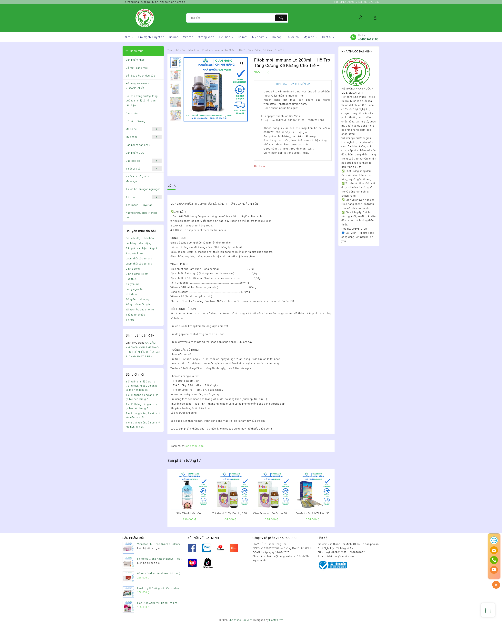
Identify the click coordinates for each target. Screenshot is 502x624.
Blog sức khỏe (134, 253)
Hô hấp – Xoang (135, 121)
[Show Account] (360, 18)
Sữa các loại (133, 160)
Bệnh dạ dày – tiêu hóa (140, 238)
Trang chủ (173, 50)
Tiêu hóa (131, 197)
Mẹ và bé (131, 129)
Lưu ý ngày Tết (135, 289)
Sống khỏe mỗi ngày (138, 304)
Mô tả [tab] (171, 185)
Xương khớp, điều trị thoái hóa (141, 215)
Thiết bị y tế (133, 168)
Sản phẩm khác (135, 59)
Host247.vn (276, 620)
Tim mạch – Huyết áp (139, 204)
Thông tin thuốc (135, 314)
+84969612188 (368, 39)
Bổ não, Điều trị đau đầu (140, 75)
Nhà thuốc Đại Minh (240, 620)
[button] (241, 63)
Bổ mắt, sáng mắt (137, 67)
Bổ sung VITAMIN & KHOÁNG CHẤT (137, 85)
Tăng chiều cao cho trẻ (140, 309)
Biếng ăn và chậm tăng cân (142, 248)
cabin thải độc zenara (139, 258)
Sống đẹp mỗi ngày (137, 299)
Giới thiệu (131, 278)
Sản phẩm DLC (135, 152)
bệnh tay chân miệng (138, 243)
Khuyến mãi (133, 284)
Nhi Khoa (131, 294)
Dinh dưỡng (133, 268)
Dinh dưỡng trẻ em (137, 273)
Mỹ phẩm (131, 136)
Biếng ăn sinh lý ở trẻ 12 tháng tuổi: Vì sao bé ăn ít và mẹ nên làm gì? (141, 385)
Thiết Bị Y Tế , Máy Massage (137, 178)
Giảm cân (132, 113)
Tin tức (130, 319)
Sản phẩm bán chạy (138, 144)
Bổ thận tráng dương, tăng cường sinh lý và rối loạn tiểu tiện (142, 101)
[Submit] (281, 18)
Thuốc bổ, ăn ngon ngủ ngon (143, 189)
